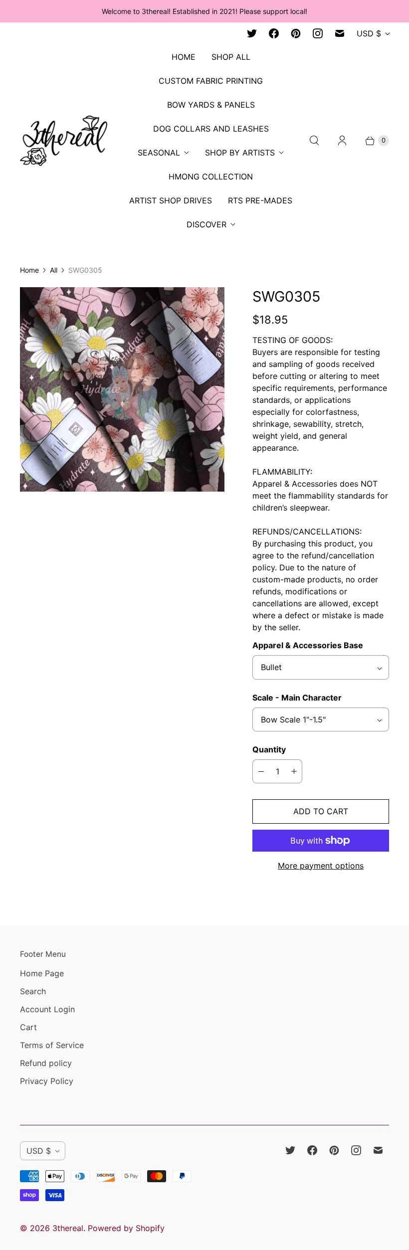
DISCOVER (206, 224)
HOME (184, 57)
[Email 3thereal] (340, 33)
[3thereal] (63, 140)
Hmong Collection (211, 176)
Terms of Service (52, 1045)
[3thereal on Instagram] (318, 33)
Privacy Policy (46, 1081)
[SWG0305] (122, 389)
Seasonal (159, 153)
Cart (28, 1027)
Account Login (47, 1009)
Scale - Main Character (297, 698)
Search (33, 991)
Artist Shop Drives (170, 200)
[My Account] (342, 141)
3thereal (67, 1228)
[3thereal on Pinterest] (296, 33)
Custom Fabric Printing (211, 81)
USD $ (369, 33)
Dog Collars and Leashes (211, 129)
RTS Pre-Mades (260, 200)
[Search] (314, 141)
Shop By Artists (240, 153)
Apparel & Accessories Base (307, 645)
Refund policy (46, 1063)
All (53, 270)
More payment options (321, 866)
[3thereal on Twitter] (252, 33)
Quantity (269, 749)
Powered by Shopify (126, 1228)
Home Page (42, 973)
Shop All (230, 57)
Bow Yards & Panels (211, 105)
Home (29, 270)
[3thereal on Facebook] (274, 33)
